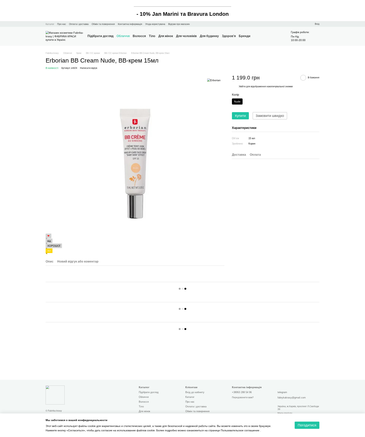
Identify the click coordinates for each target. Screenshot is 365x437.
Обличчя (123, 36)
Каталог (50, 24)
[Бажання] (304, 23)
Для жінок (165, 36)
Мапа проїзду (285, 413)
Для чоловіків (186, 36)
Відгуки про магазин (179, 24)
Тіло (152, 36)
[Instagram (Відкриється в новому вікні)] (195, 23)
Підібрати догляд (100, 36)
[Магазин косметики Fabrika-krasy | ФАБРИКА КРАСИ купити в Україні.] (55, 394)
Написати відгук (88, 68)
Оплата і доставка (79, 24)
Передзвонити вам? (243, 397)
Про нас (61, 24)
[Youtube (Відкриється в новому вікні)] (199, 23)
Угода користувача (155, 24)
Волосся (139, 36)
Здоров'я (229, 36)
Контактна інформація (130, 24)
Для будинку (209, 36)
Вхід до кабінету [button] (194, 392)
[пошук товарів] (257, 36)
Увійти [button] (242, 86)
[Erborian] (213, 80)
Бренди (244, 36)
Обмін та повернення (103, 24)
